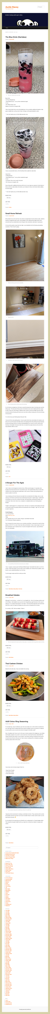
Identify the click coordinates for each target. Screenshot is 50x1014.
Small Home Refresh (13, 213)
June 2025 (7, 913)
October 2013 (8, 987)
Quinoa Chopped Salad (10, 857)
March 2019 (7, 973)
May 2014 (7, 978)
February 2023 (8, 931)
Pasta (6, 893)
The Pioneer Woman (9, 873)
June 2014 (7, 977)
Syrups (6, 902)
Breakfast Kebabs (12, 595)
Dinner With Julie (8, 864)
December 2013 (8, 984)
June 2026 (7, 910)
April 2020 (7, 964)
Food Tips (7, 884)
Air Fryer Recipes (8, 877)
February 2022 (8, 948)
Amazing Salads (8, 879)
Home (7, 27)
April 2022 (7, 945)
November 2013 (8, 985)
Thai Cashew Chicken (14, 663)
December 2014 (8, 974)
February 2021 (8, 959)
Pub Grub (20, 588)
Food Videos (8, 886)
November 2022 (8, 935)
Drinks (10, 207)
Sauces (6, 896)
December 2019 (8, 969)
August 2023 (7, 923)
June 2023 (7, 925)
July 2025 (7, 912)
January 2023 (8, 932)
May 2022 (7, 943)
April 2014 (7, 980)
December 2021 (8, 949)
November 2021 (8, 950)
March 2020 (7, 966)
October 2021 (8, 952)
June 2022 (7, 942)
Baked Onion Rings (9, 858)
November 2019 (8, 970)
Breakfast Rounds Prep (10, 854)
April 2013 (7, 995)
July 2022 (7, 941)
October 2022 (8, 937)
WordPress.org (8, 1004)
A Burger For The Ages (14, 482)
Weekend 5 (7, 905)
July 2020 (7, 962)
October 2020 (8, 960)
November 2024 (8, 918)
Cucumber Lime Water (9, 855)
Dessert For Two (8, 863)
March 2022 (7, 946)
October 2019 (8, 971)
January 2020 (8, 967)
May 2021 (7, 956)
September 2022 (8, 938)
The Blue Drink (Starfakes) (15, 37)
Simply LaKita (8, 870)
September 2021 (8, 953)
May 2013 (7, 994)
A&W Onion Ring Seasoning (16, 721)
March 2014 (7, 981)
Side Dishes (11, 657)
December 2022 (8, 934)
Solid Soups (7, 901)
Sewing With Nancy (9, 868)
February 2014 (8, 982)
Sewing (6, 897)
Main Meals (11, 588)
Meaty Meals (16, 588)
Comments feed (8, 1003)
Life (9, 476)
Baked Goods (8, 880)
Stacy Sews (7, 871)
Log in (6, 1000)
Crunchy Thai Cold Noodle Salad (12, 852)
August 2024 (7, 920)
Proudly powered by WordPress (25, 1009)
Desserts (7, 882)
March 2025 (7, 916)
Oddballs (7, 891)
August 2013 (7, 989)
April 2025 (7, 914)
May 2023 (7, 927)
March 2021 (7, 957)
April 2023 (7, 928)
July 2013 (7, 991)
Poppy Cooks (8, 867)
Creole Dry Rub (11, 515)
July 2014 (7, 975)
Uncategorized (8, 904)
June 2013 (7, 992)
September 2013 (8, 988)
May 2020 (7, 963)
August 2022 (7, 939)
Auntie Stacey (11, 6)
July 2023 (7, 924)
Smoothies (7, 900)
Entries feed (7, 1001)
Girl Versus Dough (9, 866)
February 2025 (8, 917)
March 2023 (7, 930)
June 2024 (7, 921)
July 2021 (7, 955)
